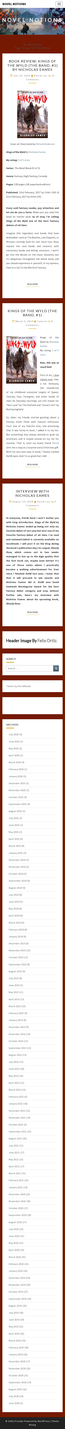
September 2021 (17, 1131)
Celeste (42, 321)
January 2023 (16, 1020)
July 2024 (14, 894)
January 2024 (16, 936)
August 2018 (15, 1389)
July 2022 (14, 1061)
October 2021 (16, 1124)
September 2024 (17, 880)
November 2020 (17, 1201)
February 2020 (16, 1264)
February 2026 (16, 769)
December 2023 (17, 943)
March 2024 (15, 922)
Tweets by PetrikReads (18, 686)
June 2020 (14, 1236)
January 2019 (16, 1354)
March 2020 (15, 1257)
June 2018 (14, 1403)
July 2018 (14, 1396)
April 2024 (14, 915)
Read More (33, 284)
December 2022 (17, 1027)
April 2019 (14, 1333)
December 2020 (17, 1194)
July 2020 (14, 1229)
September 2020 (17, 1215)
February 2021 (16, 1180)
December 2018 (17, 1361)
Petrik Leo (40, 75)
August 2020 (15, 1222)
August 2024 (15, 887)
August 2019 (15, 1305)
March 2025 (15, 845)
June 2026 (14, 741)
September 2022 (17, 1048)
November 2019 (17, 1284)
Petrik (55, 443)
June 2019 (14, 1319)
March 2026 (15, 762)
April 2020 (14, 1249)
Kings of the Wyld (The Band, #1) (32, 313)
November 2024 (17, 866)
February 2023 (16, 1013)
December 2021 (17, 1110)
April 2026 (14, 755)
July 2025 (14, 818)
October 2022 (16, 1041)
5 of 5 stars (24, 160)
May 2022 (13, 1075)
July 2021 (14, 1145)
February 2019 (16, 1347)
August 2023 (15, 971)
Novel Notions (14, 4)
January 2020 (16, 1270)
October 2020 (16, 1208)
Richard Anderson (45, 144)
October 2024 (16, 873)
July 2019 (14, 1312)
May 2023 (13, 992)
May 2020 (13, 1243)
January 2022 (16, 1103)
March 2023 (15, 1006)
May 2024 (13, 908)
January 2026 (16, 776)
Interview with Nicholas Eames (32, 493)
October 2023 (16, 957)
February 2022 (16, 1096)
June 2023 (14, 985)
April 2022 (14, 1082)
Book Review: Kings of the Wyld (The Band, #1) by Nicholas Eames (32, 65)
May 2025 (13, 832)
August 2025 (15, 811)
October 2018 (16, 1375)
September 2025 (17, 804)
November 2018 (17, 1368)
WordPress (44, 1421)
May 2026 (13, 748)
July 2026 (14, 734)
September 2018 (17, 1382)
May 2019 (13, 1326)
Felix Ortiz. (47, 640)
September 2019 (17, 1298)
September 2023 (17, 964)
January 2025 (16, 852)
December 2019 (17, 1277)
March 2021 (15, 1173)
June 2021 (14, 1152)
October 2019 (16, 1291)
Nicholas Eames (37, 152)
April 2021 (14, 1166)
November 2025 (17, 790)
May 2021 (13, 1159)
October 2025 (16, 797)
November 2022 (17, 1034)
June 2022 (14, 1068)
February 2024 (16, 929)
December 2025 (17, 783)
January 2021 (16, 1187)
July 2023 (14, 978)
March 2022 (15, 1089)
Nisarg (32, 1424)
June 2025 (14, 825)
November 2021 (17, 1117)
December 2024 (17, 859)
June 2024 (14, 901)
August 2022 (15, 1054)
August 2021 (15, 1138)
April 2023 (14, 999)
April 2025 (14, 838)
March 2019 (15, 1340)
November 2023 (17, 950)
